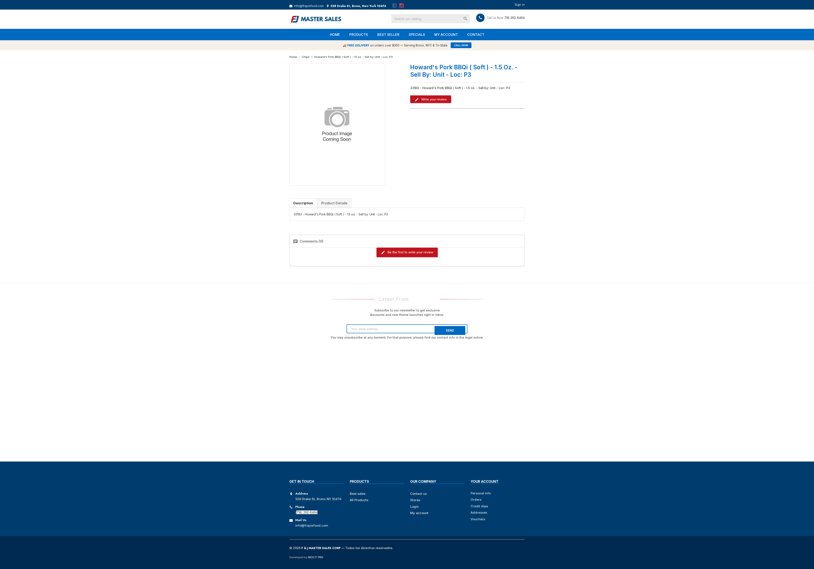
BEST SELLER (388, 34)
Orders (476, 500)
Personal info (481, 493)
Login (414, 507)
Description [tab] (303, 203)
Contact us (418, 494)
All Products (359, 500)
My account (419, 513)
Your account (485, 481)
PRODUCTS (358, 34)
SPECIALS (417, 34)
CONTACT (475, 34)
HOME (335, 34)
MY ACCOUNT (446, 34)
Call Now (461, 45)
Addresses (479, 512)
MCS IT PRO (315, 557)
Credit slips (479, 506)
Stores (415, 500)
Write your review (433, 99)
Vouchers (478, 519)
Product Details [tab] (334, 203)
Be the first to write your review (410, 252)
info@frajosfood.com (309, 6)
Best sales (357, 494)
